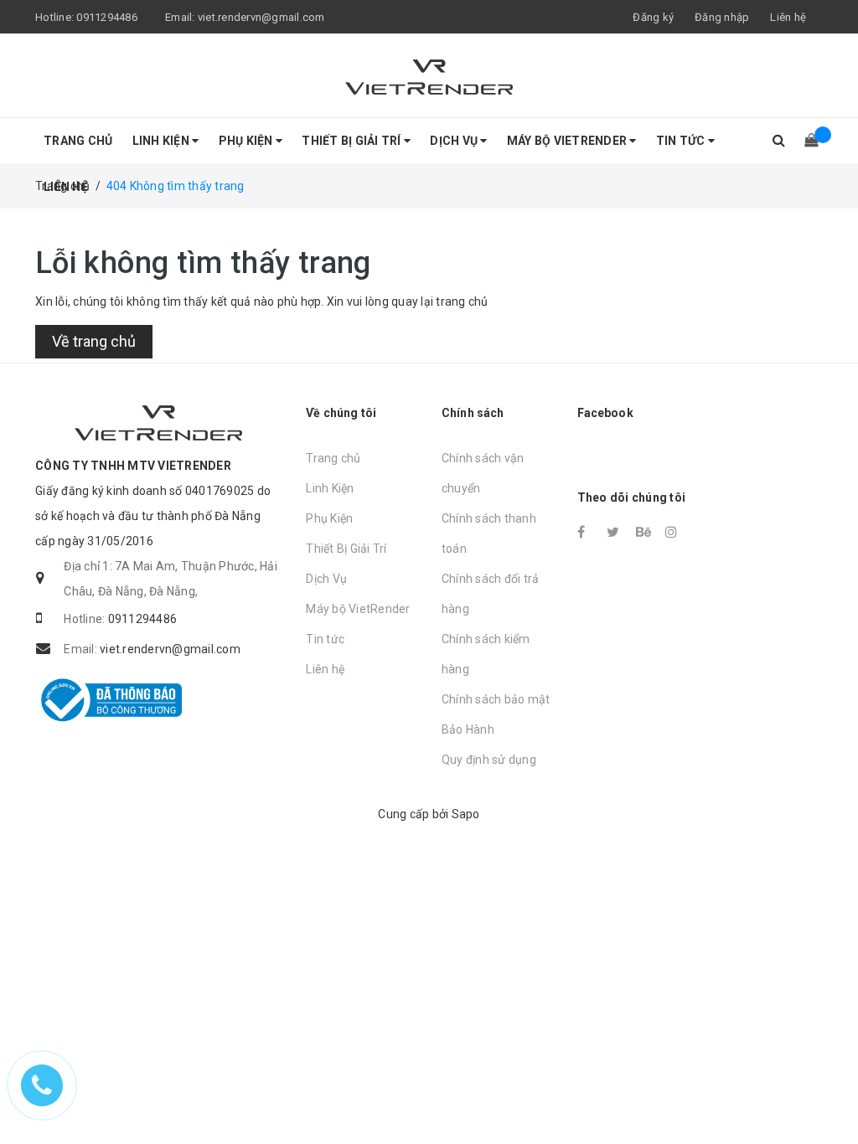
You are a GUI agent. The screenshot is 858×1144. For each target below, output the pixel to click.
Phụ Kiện (247, 140)
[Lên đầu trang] (828, 1094)
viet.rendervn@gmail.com (170, 649)
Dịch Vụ (455, 140)
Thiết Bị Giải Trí (353, 140)
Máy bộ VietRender (568, 140)
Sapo (466, 814)
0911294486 (143, 619)
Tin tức (682, 140)
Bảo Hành (468, 729)
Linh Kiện (162, 140)
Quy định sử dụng (489, 759)
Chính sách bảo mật (496, 699)
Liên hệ (66, 186)
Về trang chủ (94, 341)
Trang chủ (78, 140)
